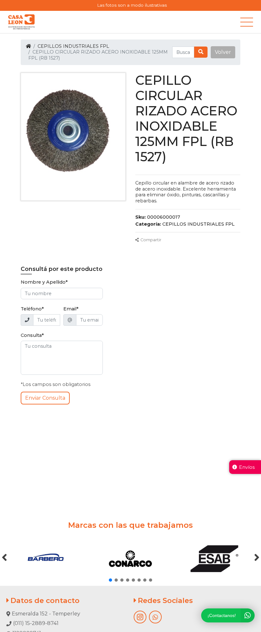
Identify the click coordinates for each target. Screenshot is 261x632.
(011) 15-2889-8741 (36, 623)
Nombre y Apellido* (44, 282)
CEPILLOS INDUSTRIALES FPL (73, 46)
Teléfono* (32, 309)
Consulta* (32, 335)
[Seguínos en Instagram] (140, 617)
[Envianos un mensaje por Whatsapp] (155, 617)
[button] (223, 52)
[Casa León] (21, 22)
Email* (71, 309)
